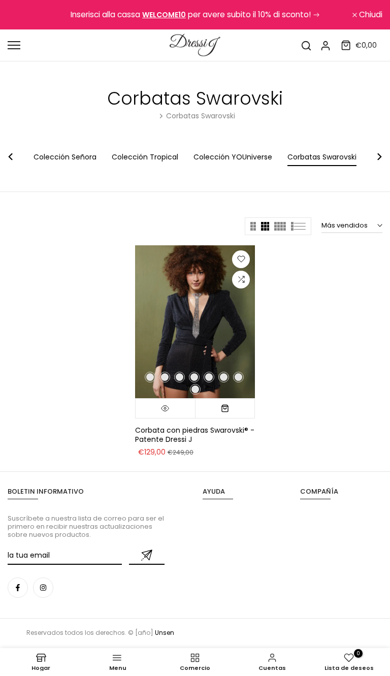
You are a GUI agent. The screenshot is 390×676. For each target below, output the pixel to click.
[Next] (373, 157)
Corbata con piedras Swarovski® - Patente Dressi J (194, 434)
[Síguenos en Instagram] (43, 587)
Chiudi (25, 15)
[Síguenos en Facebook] (18, 587)
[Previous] (16, 157)
